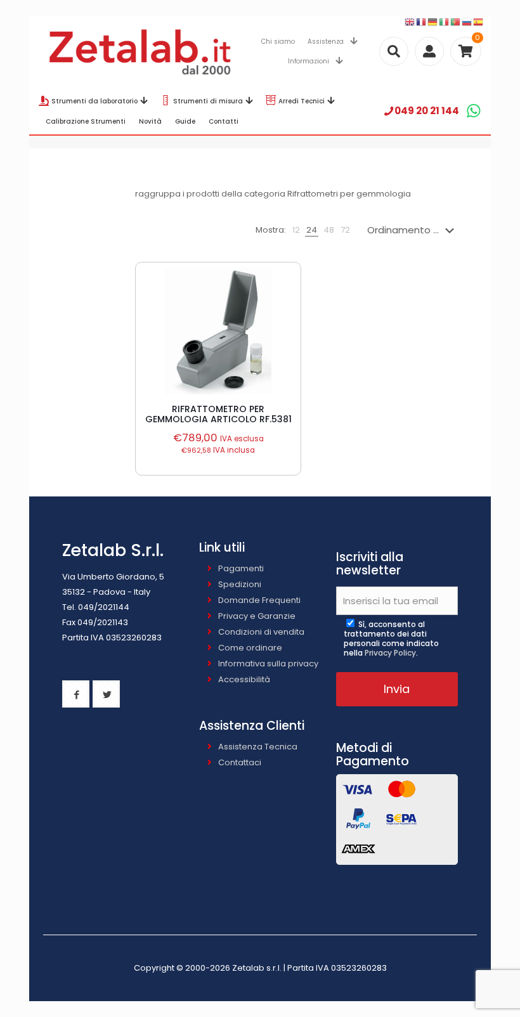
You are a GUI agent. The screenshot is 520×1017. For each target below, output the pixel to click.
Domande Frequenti (259, 600)
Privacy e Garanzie (257, 616)
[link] (296, 230)
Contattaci (239, 762)
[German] (433, 22)
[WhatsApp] (473, 111)
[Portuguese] (456, 22)
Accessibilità (244, 679)
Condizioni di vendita (261, 632)
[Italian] (444, 22)
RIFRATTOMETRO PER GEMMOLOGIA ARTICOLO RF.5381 (218, 414)
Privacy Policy (390, 652)
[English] (410, 22)
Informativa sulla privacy (268, 663)
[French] (421, 22)
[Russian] (467, 22)
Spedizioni (239, 584)
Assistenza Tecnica (257, 747)
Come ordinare (250, 648)
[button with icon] (75, 694)
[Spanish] (478, 22)
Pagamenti (241, 568)
